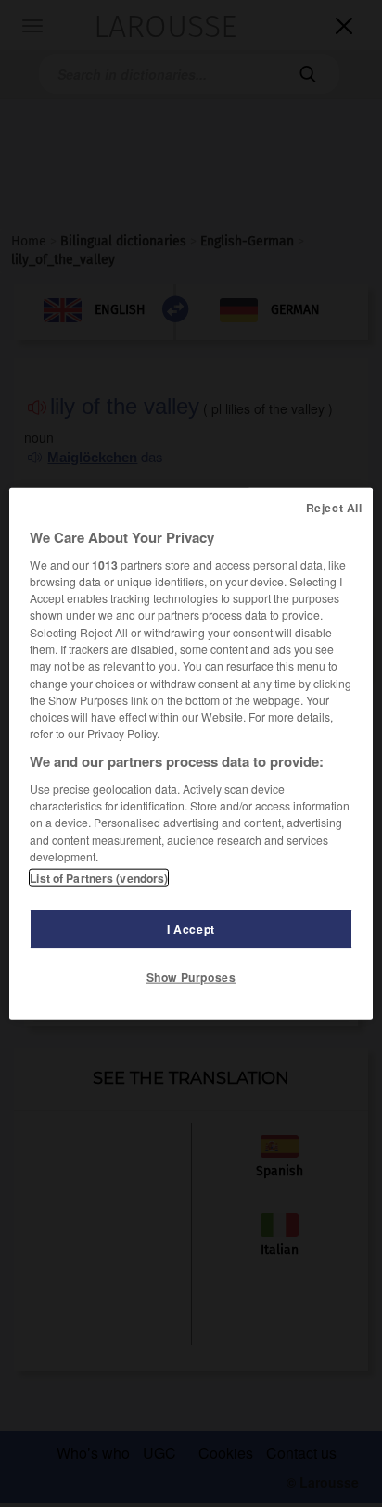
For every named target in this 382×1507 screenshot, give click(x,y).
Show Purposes (191, 977)
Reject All (334, 506)
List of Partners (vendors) (99, 878)
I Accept (191, 929)
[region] (190, 753)
